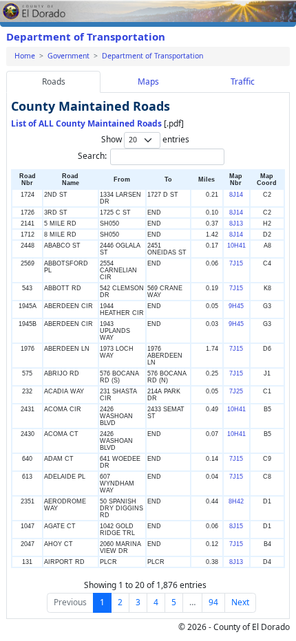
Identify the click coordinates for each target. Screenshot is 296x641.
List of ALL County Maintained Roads (86, 123)
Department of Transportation (85, 36)
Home (24, 56)
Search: (92, 156)
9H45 (236, 306)
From (122, 179)
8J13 (236, 223)
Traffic (243, 81)
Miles (206, 179)
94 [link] (213, 602)
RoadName (70, 179)
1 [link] (102, 602)
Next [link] (240, 602)
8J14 (236, 194)
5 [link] (173, 602)
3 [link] (138, 602)
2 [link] (120, 602)
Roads (53, 81)
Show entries (145, 139)
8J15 (236, 526)
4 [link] (156, 602)
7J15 (236, 263)
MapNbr (235, 179)
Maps (148, 81)
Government (68, 56)
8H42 (236, 501)
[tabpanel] (148, 355)
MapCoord (267, 179)
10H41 (236, 245)
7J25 (236, 391)
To (168, 179)
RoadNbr (27, 179)
